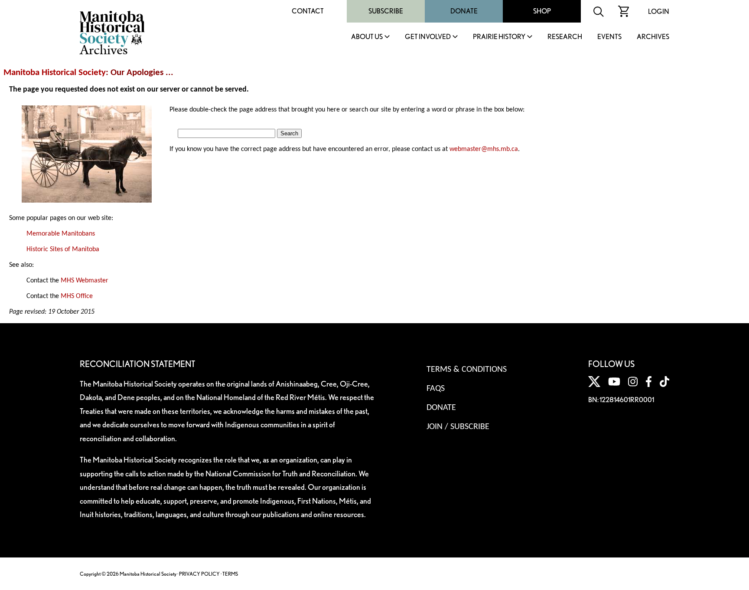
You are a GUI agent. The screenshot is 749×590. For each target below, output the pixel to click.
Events (609, 37)
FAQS (436, 388)
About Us (367, 37)
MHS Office (77, 296)
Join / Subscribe (458, 427)
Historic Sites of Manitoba (62, 249)
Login (658, 11)
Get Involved (428, 37)
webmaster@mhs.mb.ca (483, 149)
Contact (308, 11)
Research (564, 37)
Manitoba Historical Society (54, 72)
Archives (653, 37)
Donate (464, 11)
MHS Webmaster (84, 280)
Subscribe (385, 11)
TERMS (230, 573)
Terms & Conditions (467, 369)
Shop (542, 11)
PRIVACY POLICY (199, 573)
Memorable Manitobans (60, 233)
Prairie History (499, 37)
